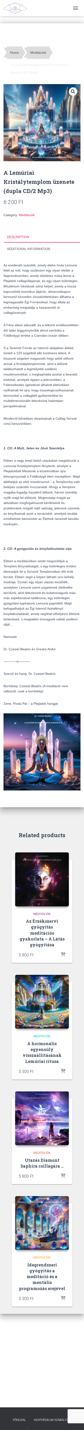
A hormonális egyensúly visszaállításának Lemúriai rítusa (42, 1052)
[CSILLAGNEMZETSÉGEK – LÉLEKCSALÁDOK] (17, 8)
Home (14, 52)
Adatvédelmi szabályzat (52, 1420)
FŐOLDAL (19, 1420)
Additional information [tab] (28, 249)
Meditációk (38, 52)
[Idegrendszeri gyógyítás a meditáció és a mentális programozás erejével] (42, 1223)
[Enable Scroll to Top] (75, 1420)
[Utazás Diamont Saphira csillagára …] (42, 1118)
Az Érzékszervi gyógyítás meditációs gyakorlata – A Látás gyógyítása (42, 932)
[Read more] (63, 954)
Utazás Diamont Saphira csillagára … (42, 1163)
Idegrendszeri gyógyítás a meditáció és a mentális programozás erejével (42, 1276)
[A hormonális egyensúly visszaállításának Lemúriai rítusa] (42, 1002)
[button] (73, 91)
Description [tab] (18, 237)
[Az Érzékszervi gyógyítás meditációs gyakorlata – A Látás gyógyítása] (42, 879)
